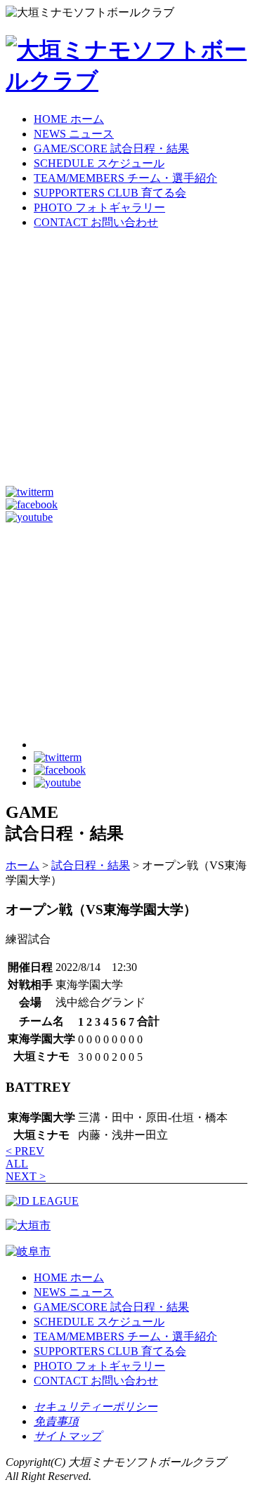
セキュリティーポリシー (95, 1407)
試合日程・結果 (90, 865)
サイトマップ (67, 1436)
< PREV (25, 1151)
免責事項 (56, 1421)
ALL (17, 1164)
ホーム (22, 865)
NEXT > (26, 1176)
